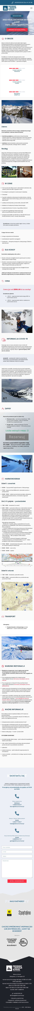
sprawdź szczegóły (21, 61)
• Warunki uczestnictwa (17, 998)
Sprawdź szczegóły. (17, 376)
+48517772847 (17, 822)
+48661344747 (17, 839)
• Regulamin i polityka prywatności (17, 1000)
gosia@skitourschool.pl (17, 841)
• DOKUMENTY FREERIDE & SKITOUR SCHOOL (17, 1002)
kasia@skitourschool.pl (17, 824)
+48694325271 (17, 805)
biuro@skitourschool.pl (11, 718)
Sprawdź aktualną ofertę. (17, 30)
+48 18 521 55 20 (18, 2)
